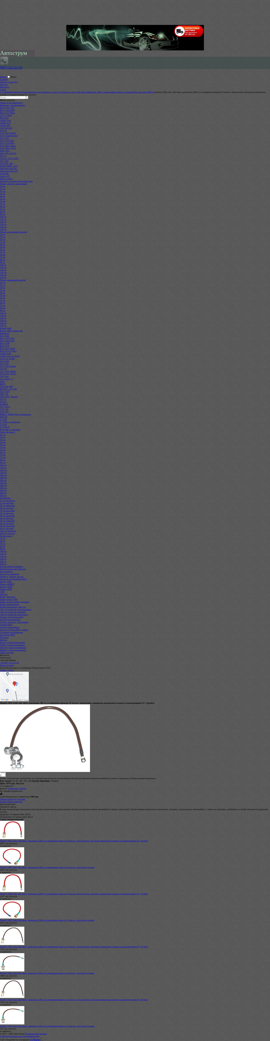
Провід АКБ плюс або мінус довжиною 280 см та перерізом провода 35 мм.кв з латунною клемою (47, 920)
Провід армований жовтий (13, 280)
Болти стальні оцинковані (12, 642)
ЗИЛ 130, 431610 (8, 153)
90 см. (3, 462)
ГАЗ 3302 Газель (8, 146)
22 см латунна (7, 503)
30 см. (3, 437)
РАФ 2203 (4, 151)
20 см (2, 186)
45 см (2, 199)
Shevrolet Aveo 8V (8, 168)
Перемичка (5, 498)
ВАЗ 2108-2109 (7, 110)
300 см (3, 564)
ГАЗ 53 (3, 402)
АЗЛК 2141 (5, 123)
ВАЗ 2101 (4, 336)
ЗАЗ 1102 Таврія (8, 133)
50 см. (3, 445)
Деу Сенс (4, 376)
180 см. (3, 475)
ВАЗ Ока (4, 118)
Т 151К (3, 424)
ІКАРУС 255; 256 (8, 389)
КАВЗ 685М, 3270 (8, 166)
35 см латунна (7, 513)
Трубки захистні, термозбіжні (14, 622)
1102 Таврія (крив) (9, 135)
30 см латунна (7, 508)
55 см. (3, 447)
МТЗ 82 (3, 417)
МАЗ (2, 381)
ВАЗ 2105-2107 (7, 338)
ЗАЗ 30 (3, 130)
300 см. (3, 488)
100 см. (3, 465)
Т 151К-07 (5, 427)
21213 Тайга (6, 115)
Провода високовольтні (11, 103)
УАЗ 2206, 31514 (8, 148)
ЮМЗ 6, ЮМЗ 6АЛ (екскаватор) (15, 414)
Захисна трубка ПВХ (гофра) (14, 630)
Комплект (4, 333)
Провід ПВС (6, 581)
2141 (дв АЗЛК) (7, 358)
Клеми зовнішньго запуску (13, 607)
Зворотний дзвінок (17, 788)
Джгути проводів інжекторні (14, 614)
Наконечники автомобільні (13, 569)
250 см (3, 561)
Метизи (3, 640)
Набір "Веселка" (8, 597)
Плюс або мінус (7, 432)
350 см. (3, 490)
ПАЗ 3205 (5, 391)
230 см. (3, 480)
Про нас (4, 84)
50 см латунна (7, 523)
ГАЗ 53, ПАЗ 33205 (9, 158)
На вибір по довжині (10, 429)
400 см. (3, 493)
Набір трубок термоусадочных (14, 602)
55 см (2, 204)
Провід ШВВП (7, 584)
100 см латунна (7, 533)
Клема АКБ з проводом (11, 331)
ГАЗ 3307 (4, 161)
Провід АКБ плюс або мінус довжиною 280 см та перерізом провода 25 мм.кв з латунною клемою (47, 973)
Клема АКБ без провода (11, 566)
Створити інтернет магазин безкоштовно (19, 1036)
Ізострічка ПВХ (7, 635)
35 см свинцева (7, 511)
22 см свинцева (7, 500)
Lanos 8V (4, 173)
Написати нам (7, 665)
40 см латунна (7, 518)
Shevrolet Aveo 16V (9, 171)
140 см (3, 227)
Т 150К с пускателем (10, 422)
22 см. (3, 434)
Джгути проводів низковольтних (16, 609)
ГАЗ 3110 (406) (7, 143)
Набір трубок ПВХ (9, 599)
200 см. (3, 478)
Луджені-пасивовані (9, 574)
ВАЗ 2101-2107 (7, 108)
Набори (3, 594)
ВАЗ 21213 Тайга (8, 351)
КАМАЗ (4, 404)
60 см (2, 206)
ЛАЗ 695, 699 (6, 163)
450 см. (3, 495)
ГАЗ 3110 (4, 364)
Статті (3, 89)
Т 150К (3, 419)
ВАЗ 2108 (4, 343)
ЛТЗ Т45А (5, 407)
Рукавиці (4, 637)
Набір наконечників (9, 604)
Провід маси (6, 536)
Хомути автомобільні (10, 619)
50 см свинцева (7, 521)
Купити (3, 788)
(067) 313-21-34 (11, 67)
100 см (3, 217)
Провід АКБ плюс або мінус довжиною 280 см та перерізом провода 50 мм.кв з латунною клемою (47, 867)
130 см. (3, 470)
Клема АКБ (5, 328)
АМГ (2, 592)
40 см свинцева (7, 516)
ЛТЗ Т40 (4, 412)
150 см (3, 229)
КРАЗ (2, 384)
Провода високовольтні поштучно (16, 181)
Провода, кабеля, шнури (11, 576)
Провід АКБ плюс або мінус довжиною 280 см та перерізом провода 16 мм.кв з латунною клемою (47, 1026)
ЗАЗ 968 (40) (6, 128)
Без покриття (6, 571)
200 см (3, 559)
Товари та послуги (9, 82)
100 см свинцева (8, 531)
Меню (13, 77)
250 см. (3, 483)
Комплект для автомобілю (12, 105)
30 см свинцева (7, 505)
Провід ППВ (6, 587)
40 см (2, 196)
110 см (3, 219)
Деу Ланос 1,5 (7, 379)
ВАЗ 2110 (4, 346)
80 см (2, 211)
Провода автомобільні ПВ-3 (13, 579)
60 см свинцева (7, 526)
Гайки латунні (7, 652)
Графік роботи (7, 670)
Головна (4, 79)
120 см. (3, 467)
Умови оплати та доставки (12, 799)
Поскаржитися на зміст (36, 1034)
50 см (2, 201)
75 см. (3, 457)
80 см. (3, 460)
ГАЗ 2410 (4, 138)
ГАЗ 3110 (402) (7, 141)
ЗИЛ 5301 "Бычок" (9, 396)
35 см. (3, 440)
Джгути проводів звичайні (13, 612)
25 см (2, 189)
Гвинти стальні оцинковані (13, 647)
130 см (3, 224)
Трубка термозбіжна (9, 627)
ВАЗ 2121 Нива (7, 113)
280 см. (3, 485)
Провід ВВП (6, 589)
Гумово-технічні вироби (11, 617)
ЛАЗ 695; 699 (6, 386)
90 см (2, 214)
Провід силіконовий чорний (13, 232)
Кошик (3, 77)
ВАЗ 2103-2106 (7, 341)
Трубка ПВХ (6, 625)
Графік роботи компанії (11, 802)
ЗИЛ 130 (4, 394)
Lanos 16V (5, 176)
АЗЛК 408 (5, 125)
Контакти (4, 87)
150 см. (3, 473)
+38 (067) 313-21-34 (9, 663)
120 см (3, 222)
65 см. (3, 452)
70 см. (3, 455)
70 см (2, 209)
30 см (2, 191)
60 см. (3, 450)
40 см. (3, 442)
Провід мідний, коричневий (13, 184)
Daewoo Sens (6, 179)
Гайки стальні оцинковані (12, 645)
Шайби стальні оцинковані (13, 650)
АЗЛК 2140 (5, 120)
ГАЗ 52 (3, 156)
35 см (2, 194)
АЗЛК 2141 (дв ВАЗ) (10, 356)
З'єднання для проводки (11, 632)
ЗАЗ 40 (3, 369)
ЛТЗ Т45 (4, 409)
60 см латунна (7, 528)
